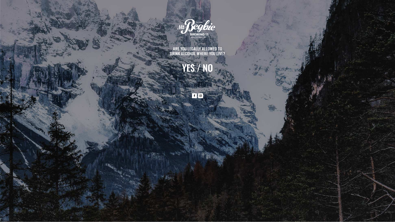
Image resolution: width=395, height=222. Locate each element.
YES (188, 67)
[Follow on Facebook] (194, 95)
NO (208, 67)
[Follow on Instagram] (200, 95)
